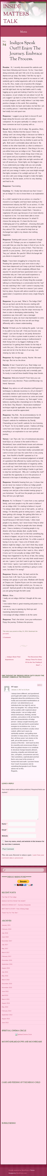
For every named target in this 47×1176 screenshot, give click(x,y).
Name (4, 824)
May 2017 (5, 948)
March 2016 (5, 979)
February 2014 (6, 1011)
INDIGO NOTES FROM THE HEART (14, 901)
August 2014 (6, 1003)
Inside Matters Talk (16, 14)
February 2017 (6, 956)
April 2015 (5, 995)
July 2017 (5, 944)
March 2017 (5, 952)
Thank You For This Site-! (10, 912)
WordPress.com (21, 1173)
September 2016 (7, 964)
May (4, 42)
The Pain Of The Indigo (9, 897)
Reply (39, 685)
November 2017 (7, 941)
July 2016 (5, 972)
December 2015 (7, 983)
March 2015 (5, 999)
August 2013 (6, 1018)
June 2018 (5, 937)
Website (5, 836)
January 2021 (6, 925)
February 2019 (6, 929)
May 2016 (5, 976)
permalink (6, 633)
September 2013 (7, 1015)
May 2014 (5, 1007)
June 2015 (5, 991)
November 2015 (7, 987)
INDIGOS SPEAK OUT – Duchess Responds (16, 905)
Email (4, 830)
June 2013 (5, 1022)
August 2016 (6, 968)
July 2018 (5, 933)
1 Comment (7, 637)
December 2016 (7, 960)
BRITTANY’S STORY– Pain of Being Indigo (15, 909)
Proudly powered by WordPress (19, 1170)
